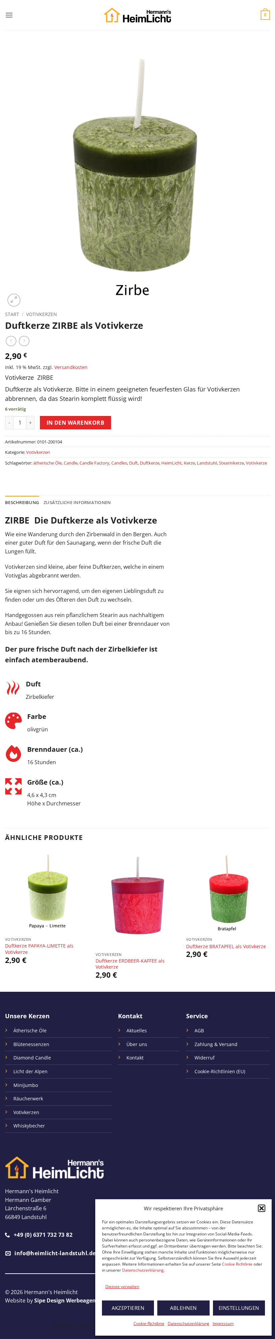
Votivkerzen (41, 314)
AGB (199, 1030)
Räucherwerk (28, 1098)
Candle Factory (94, 463)
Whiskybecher (29, 1125)
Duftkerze (149, 463)
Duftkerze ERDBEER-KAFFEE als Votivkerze (130, 964)
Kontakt (135, 1057)
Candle (70, 463)
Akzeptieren (128, 1307)
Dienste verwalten (122, 1286)
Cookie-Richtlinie (148, 1323)
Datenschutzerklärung (143, 1270)
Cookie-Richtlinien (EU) (220, 1071)
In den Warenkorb (75, 422)
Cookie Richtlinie (237, 1264)
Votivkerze (256, 463)
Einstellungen (239, 1307)
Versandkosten (71, 367)
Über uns (136, 1044)
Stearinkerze (231, 463)
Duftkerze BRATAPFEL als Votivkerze (226, 947)
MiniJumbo (25, 1085)
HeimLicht (171, 463)
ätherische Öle (47, 463)
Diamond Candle (32, 1057)
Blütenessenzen (31, 1044)
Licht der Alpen (30, 1071)
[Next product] (11, 341)
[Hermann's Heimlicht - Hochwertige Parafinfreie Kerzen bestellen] (137, 15)
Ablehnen (183, 1307)
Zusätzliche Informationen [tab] (77, 502)
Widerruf (205, 1057)
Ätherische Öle (30, 1030)
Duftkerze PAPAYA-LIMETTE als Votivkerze (39, 949)
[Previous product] (24, 341)
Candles (119, 463)
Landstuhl (207, 463)
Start (12, 314)
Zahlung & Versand (216, 1044)
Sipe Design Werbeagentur (69, 1300)
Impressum (223, 1323)
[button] (261, 1208)
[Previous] (5, 920)
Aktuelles (136, 1030)
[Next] (270, 920)
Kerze (189, 463)
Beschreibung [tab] (22, 502)
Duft (133, 463)
